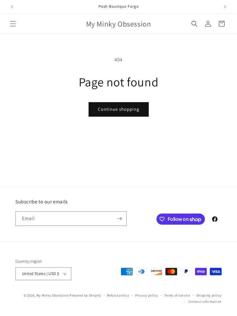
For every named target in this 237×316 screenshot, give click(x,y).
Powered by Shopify (85, 295)
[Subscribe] (119, 218)
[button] (13, 24)
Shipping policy (209, 295)
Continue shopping (118, 109)
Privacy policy (146, 295)
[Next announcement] (225, 7)
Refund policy (118, 295)
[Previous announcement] (12, 7)
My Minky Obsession (52, 295)
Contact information (205, 301)
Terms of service (177, 295)
